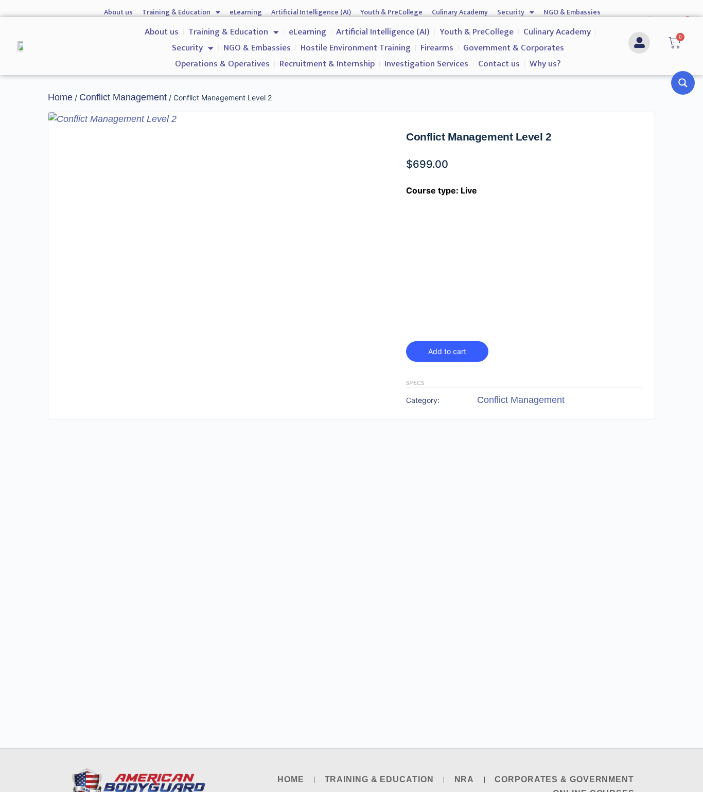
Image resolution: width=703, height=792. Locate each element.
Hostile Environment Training (356, 48)
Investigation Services (426, 64)
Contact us (499, 64)
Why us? (545, 64)
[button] (364, 129)
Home (60, 97)
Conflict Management (123, 97)
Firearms (436, 48)
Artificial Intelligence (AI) (311, 12)
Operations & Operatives (222, 64)
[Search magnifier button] (683, 83)
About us (118, 12)
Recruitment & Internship (327, 64)
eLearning (246, 12)
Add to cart (447, 351)
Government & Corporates (513, 48)
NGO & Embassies (572, 12)
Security (510, 12)
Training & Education (176, 12)
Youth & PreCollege (391, 12)
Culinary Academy (460, 12)
